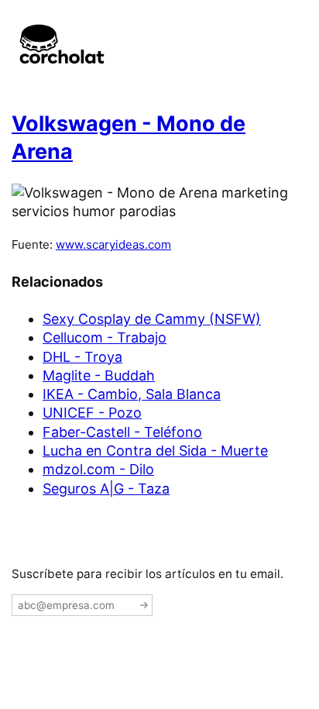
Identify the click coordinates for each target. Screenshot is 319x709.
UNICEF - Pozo (92, 412)
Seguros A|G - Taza (106, 488)
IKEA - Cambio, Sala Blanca (132, 394)
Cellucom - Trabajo (104, 337)
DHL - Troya (82, 357)
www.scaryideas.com (113, 244)
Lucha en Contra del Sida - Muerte (155, 450)
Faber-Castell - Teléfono (122, 432)
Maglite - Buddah (99, 375)
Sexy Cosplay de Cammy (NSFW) (152, 319)
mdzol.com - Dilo (98, 469)
